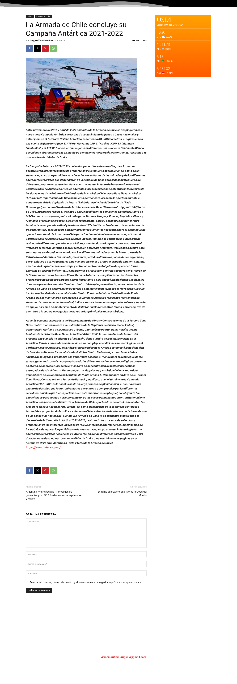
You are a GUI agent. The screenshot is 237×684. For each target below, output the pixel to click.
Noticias (30, 16)
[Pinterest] (45, 48)
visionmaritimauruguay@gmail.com (123, 657)
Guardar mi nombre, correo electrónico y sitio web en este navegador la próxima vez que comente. (85, 582)
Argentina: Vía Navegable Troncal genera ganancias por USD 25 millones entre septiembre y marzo (54, 495)
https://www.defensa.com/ (43, 447)
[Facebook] (29, 48)
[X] (37, 48)
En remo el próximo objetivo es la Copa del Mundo (122, 493)
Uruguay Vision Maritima (41, 40)
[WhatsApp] (53, 48)
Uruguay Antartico (43, 16)
